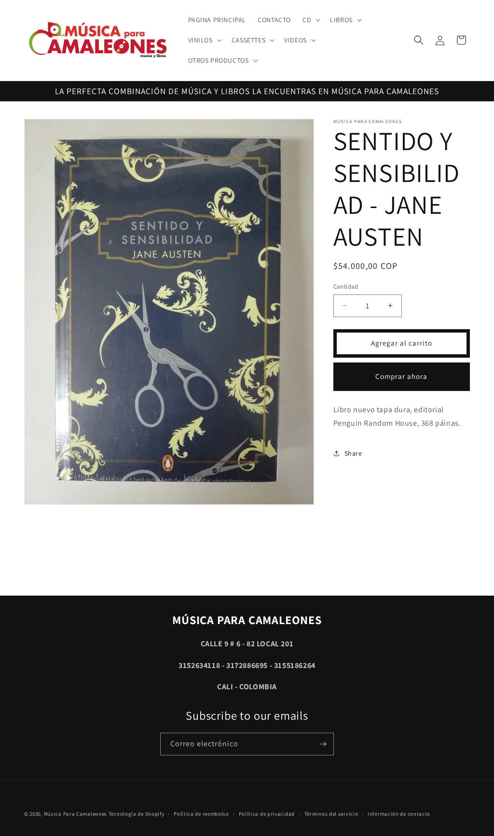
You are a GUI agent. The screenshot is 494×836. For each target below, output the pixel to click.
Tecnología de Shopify (137, 813)
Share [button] (353, 453)
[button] (310, 20)
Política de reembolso (201, 813)
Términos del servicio (331, 813)
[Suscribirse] (322, 744)
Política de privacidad (267, 813)
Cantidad (345, 286)
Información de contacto (399, 813)
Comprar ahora (401, 376)
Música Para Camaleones (75, 813)
